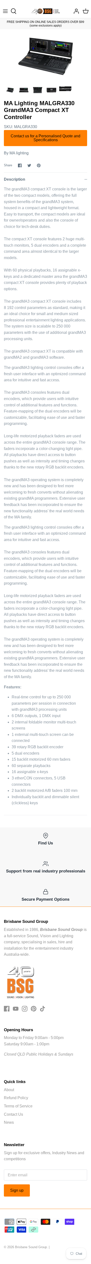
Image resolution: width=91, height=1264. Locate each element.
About (9, 1090)
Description (14, 179)
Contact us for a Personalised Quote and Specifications (45, 138)
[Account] (75, 11)
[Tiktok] (42, 1008)
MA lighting (19, 153)
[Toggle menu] (5, 11)
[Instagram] (24, 1008)
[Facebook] (6, 1008)
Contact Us (13, 1114)
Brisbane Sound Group (31, 1247)
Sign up (17, 1190)
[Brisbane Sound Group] (45, 11)
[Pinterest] (33, 1008)
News (9, 1122)
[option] (45, 56)
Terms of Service (18, 1106)
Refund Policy (16, 1098)
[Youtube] (15, 1008)
